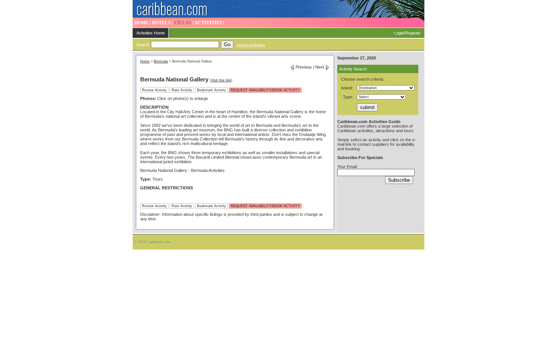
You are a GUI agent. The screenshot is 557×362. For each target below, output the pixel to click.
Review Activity (154, 90)
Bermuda (161, 61)
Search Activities (250, 45)
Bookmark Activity (211, 90)
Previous (303, 67)
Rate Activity (182, 90)
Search (143, 44)
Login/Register (407, 33)
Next (320, 67)
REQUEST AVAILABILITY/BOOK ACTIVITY (265, 90)
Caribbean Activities (278, 9)
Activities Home (150, 33)
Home (145, 61)
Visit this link (221, 80)
